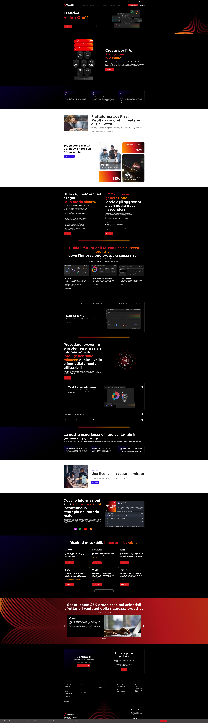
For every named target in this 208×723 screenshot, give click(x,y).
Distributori (83, 694)
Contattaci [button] (142, 5)
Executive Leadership (68, 684)
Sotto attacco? (118, 1)
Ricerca (136, 684)
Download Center (138, 688)
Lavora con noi (66, 701)
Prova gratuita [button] (68, 26)
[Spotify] (80, 529)
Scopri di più (109, 69)
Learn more (80, 720)
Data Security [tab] (72, 303)
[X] (132, 718)
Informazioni (66, 682)
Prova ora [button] (124, 669)
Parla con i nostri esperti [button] (83, 665)
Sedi (64, 689)
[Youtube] (85, 529)
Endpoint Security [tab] (97, 303)
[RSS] (91, 529)
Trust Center (66, 699)
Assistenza (124, 1)
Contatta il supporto (121, 682)
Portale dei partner (85, 697)
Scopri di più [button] (67, 233)
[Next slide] (143, 626)
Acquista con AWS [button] (91, 26)
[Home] (72, 714)
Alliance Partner (84, 687)
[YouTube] (134, 718)
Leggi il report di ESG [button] (69, 156)
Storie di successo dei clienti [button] (103, 612)
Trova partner (84, 682)
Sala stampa (66, 691)
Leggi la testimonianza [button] (74, 633)
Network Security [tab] (135, 303)
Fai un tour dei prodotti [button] (79, 26)
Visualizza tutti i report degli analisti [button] (104, 590)
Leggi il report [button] (70, 562)
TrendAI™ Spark (102, 689)
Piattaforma (137, 682)
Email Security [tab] (110, 303)
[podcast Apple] (75, 529)
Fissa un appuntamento (121, 689)
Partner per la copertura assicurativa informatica (85, 691)
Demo (136, 686)
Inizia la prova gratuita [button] (133, 5)
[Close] (206, 721)
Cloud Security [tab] (85, 303)
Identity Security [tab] (123, 303)
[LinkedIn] (136, 718)
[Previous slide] (64, 626)
